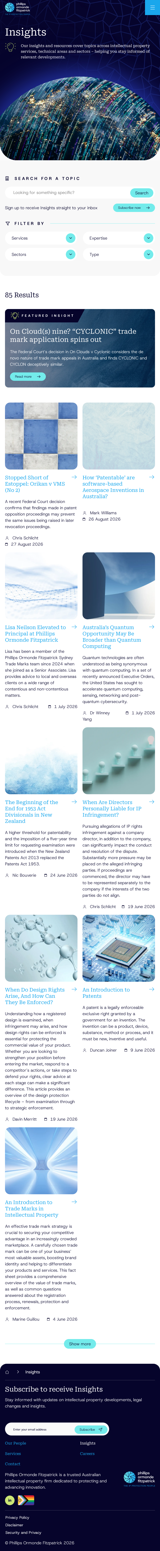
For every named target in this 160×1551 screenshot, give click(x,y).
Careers (87, 1453)
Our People (15, 1443)
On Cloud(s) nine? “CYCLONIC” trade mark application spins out (73, 335)
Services (13, 1453)
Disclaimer (14, 1525)
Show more (80, 1344)
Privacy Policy (17, 1517)
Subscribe (87, 1429)
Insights (87, 1443)
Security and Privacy (23, 1532)
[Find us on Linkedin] (10, 1500)
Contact (12, 1464)
